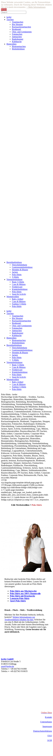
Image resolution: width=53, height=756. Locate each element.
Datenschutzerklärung (42, 731)
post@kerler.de (7, 666)
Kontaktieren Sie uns (14, 641)
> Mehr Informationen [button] (36, 7)
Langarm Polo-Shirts (19, 598)
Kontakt (48, 717)
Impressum (47, 726)
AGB (49, 740)
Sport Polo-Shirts (18, 601)
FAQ (50, 736)
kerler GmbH (7, 659)
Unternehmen (46, 722)
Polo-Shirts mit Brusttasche (22, 596)
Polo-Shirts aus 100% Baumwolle (25, 593)
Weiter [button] (4, 9)
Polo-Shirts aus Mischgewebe (23, 591)
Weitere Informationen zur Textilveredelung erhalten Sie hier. (19, 618)
